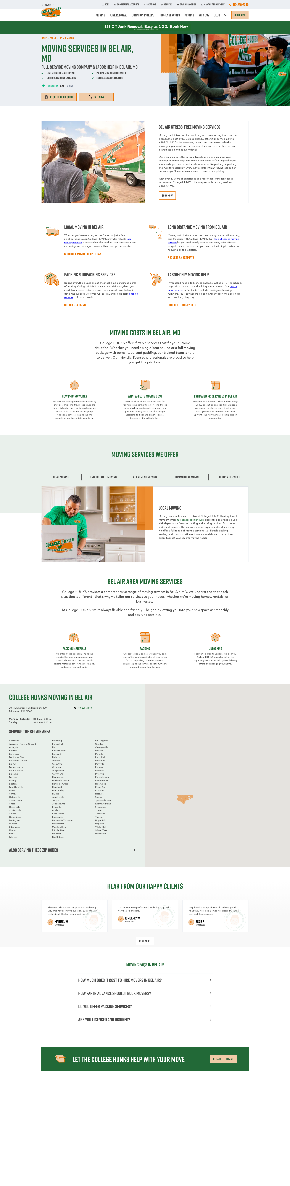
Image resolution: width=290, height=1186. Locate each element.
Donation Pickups (143, 15)
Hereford (57, 787)
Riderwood (100, 783)
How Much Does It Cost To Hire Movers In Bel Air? (120, 980)
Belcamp (13, 773)
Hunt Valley (58, 790)
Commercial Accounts (128, 4)
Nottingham (101, 740)
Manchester (58, 823)
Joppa (55, 800)
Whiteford (100, 833)
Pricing (189, 15)
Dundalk (13, 823)
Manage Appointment (214, 4)
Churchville (14, 807)
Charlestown (15, 800)
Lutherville (57, 816)
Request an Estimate (181, 257)
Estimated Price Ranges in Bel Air (215, 396)
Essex (11, 833)
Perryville (99, 763)
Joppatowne (58, 803)
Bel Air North (16, 767)
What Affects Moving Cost (145, 396)
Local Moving (60, 477)
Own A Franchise (188, 4)
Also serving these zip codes (33, 850)
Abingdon (14, 747)
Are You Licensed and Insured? (104, 1019)
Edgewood (14, 826)
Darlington (14, 820)
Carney (12, 793)
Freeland (56, 753)
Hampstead (58, 777)
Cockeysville (15, 810)
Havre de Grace (60, 783)
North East (58, 836)
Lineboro (56, 810)
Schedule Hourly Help (182, 305)
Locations (151, 4)
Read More (145, 941)
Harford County (60, 780)
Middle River (58, 830)
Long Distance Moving (103, 477)
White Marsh (101, 830)
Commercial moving (187, 477)
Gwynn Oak (58, 773)
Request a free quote (61, 97)
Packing (145, 648)
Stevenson (100, 807)
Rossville (99, 793)
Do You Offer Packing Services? (105, 1006)
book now (167, 195)
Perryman (100, 760)
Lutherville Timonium (62, 820)
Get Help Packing (75, 305)
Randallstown (102, 777)
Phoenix (99, 767)
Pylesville (99, 773)
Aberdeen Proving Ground (22, 743)
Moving (100, 15)
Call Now (99, 97)
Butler (12, 790)
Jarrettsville (58, 797)
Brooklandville (16, 787)
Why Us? (204, 15)
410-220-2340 (240, 4)
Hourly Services (169, 15)
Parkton (99, 750)
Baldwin (13, 750)
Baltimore (14, 753)
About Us (168, 4)
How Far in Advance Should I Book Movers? (114, 993)
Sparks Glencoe (103, 800)
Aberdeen (14, 740)
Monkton (56, 833)
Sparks (98, 797)
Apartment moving (145, 477)
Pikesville (99, 770)
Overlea (99, 743)
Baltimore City (16, 757)
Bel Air (12, 763)
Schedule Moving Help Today (82, 254)
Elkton (12, 830)
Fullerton (56, 757)
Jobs (107, 4)
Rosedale (99, 790)
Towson (99, 816)
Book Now (239, 15)
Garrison (56, 760)
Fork (54, 747)
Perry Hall (100, 757)
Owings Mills (101, 747)
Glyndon (56, 767)
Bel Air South (16, 770)
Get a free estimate (223, 1059)
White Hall (100, 826)
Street (98, 810)
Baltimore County (18, 760)
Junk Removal (118, 15)
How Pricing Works (74, 396)
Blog (217, 15)
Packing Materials (74, 648)
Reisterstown (101, 780)
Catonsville (14, 797)
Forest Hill (57, 743)
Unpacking (215, 648)
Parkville (99, 753)
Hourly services (229, 477)
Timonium (100, 813)
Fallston (13, 836)
